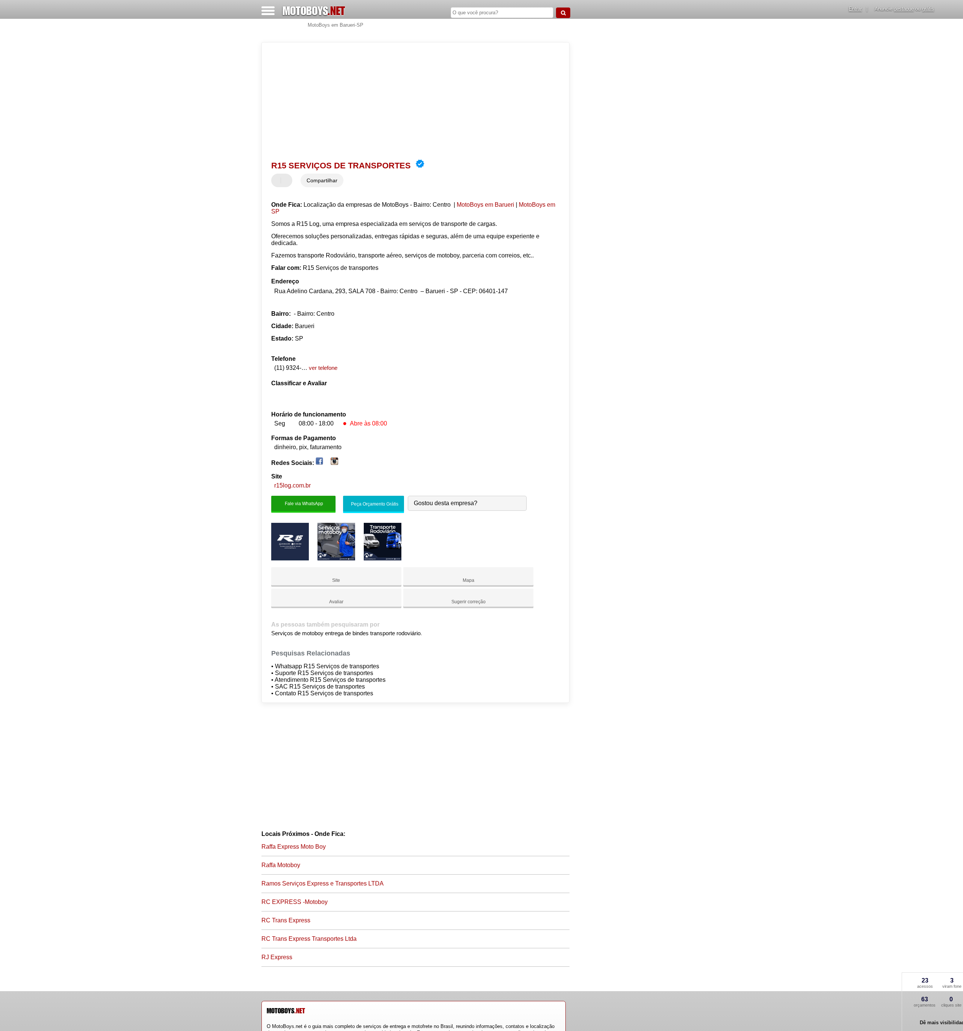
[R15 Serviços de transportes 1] (290, 558)
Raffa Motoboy (280, 865)
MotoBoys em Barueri (485, 204)
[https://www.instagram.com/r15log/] (334, 463)
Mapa (468, 580)
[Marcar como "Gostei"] (278, 180)
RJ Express (276, 957)
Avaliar (336, 601)
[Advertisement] (412, 100)
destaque (904, 9)
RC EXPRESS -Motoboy (294, 902)
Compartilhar (322, 180)
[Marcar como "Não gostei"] (287, 180)
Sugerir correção (468, 601)
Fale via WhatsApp (303, 503)
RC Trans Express (285, 920)
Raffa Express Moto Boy (293, 846)
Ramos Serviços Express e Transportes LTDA (322, 883)
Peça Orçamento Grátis (374, 504)
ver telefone (323, 368)
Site (336, 580)
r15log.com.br (292, 485)
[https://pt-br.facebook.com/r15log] (319, 463)
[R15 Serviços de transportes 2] (336, 558)
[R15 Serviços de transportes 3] (382, 558)
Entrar (855, 9)
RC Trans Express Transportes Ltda (309, 939)
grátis (928, 9)
